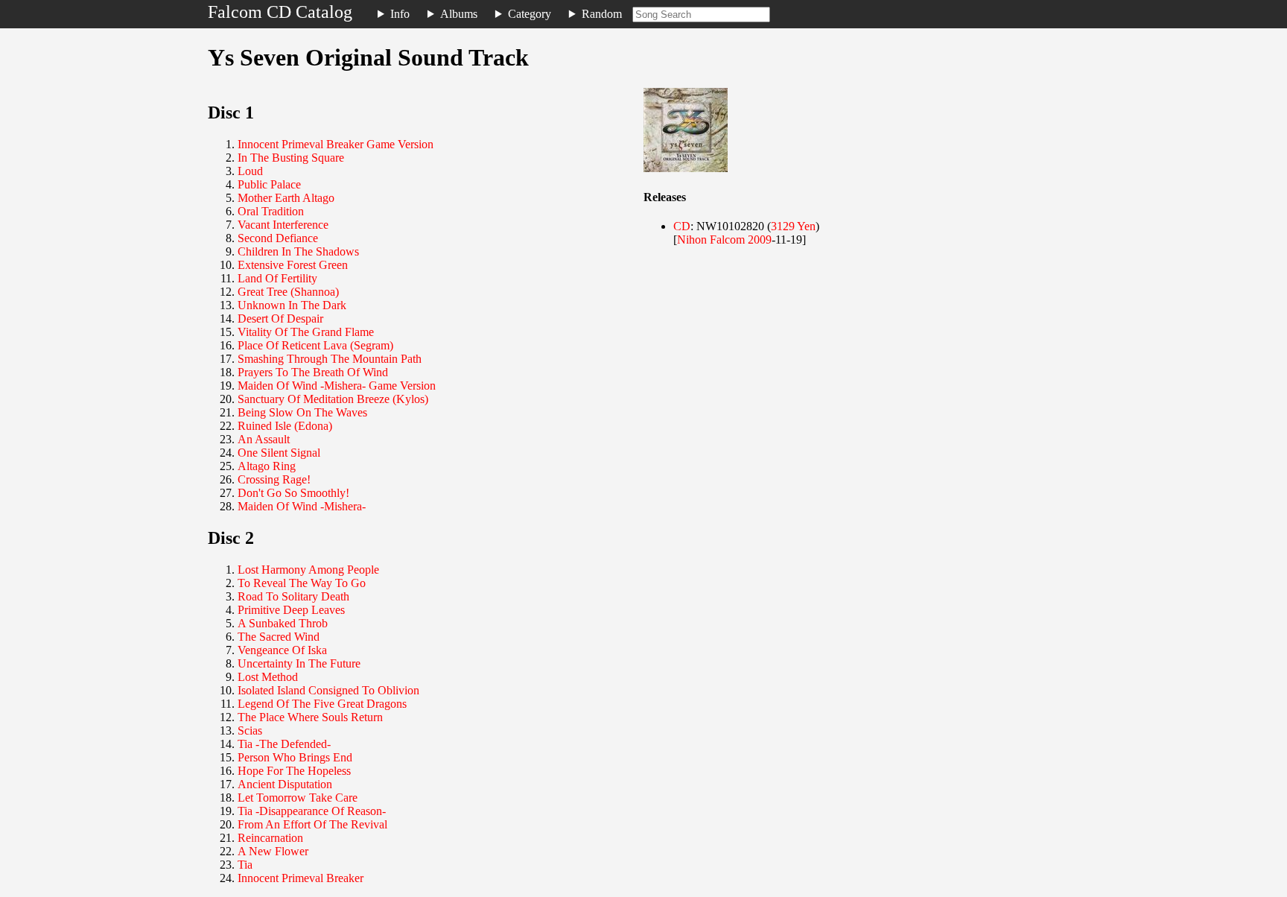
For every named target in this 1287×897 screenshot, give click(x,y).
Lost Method (268, 677)
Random (602, 13)
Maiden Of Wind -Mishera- (302, 506)
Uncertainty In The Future (299, 663)
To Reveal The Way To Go (302, 583)
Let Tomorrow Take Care (298, 797)
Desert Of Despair (280, 318)
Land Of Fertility (277, 278)
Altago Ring (267, 466)
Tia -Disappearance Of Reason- (312, 811)
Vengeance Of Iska (282, 650)
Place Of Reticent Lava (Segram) (315, 345)
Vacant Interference (283, 224)
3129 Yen (793, 226)
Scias (250, 730)
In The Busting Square (291, 157)
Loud (250, 171)
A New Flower (273, 851)
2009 (760, 239)
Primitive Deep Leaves (291, 609)
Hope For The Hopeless (294, 770)
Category (529, 13)
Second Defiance (278, 238)
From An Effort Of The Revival (312, 824)
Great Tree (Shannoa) (288, 291)
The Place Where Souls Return (310, 717)
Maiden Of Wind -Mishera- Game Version (337, 385)
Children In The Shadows (298, 251)
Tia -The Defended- (284, 744)
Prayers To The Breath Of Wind (313, 372)
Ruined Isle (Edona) (285, 425)
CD (681, 226)
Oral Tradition (271, 211)
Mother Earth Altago (286, 197)
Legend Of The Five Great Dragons (322, 703)
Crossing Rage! (274, 479)
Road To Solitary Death (293, 596)
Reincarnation (270, 837)
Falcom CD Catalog (280, 12)
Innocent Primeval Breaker (300, 878)
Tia (245, 864)
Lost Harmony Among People (308, 569)
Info (400, 13)
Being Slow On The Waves (302, 412)
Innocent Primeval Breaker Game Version (335, 144)
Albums (458, 13)
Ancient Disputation (285, 784)
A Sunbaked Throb (283, 623)
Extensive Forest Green (293, 265)
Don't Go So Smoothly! (293, 492)
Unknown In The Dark (292, 305)
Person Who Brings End (295, 757)
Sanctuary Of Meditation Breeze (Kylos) (333, 399)
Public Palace (269, 184)
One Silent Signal (279, 452)
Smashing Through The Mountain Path (330, 358)
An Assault (264, 439)
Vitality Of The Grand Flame (306, 332)
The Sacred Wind (279, 636)
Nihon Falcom (711, 239)
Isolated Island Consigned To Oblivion (328, 690)
